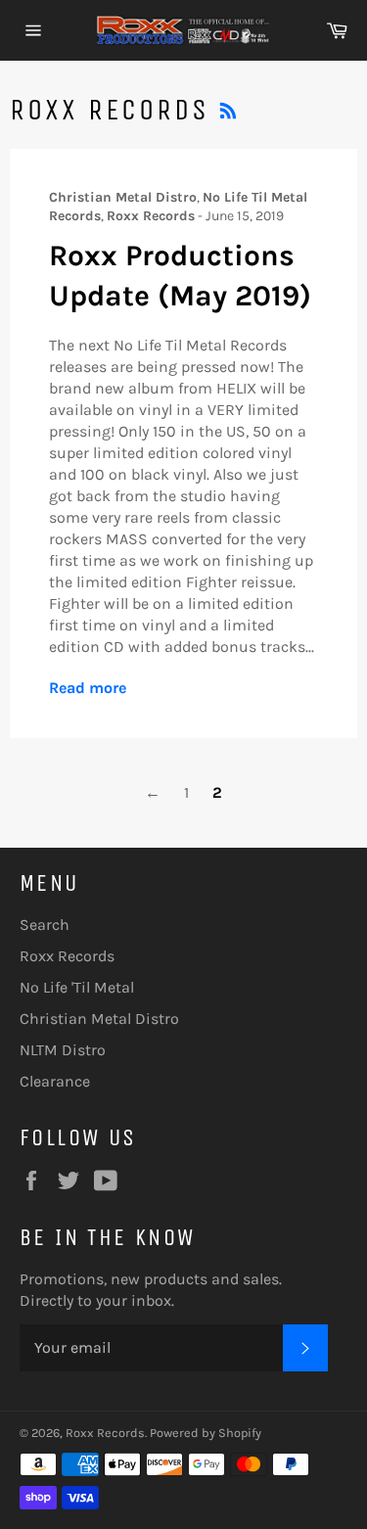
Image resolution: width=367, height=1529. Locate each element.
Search (44, 924)
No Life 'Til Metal (77, 987)
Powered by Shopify (205, 1432)
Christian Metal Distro (99, 1018)
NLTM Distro (63, 1050)
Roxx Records (67, 956)
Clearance (55, 1081)
